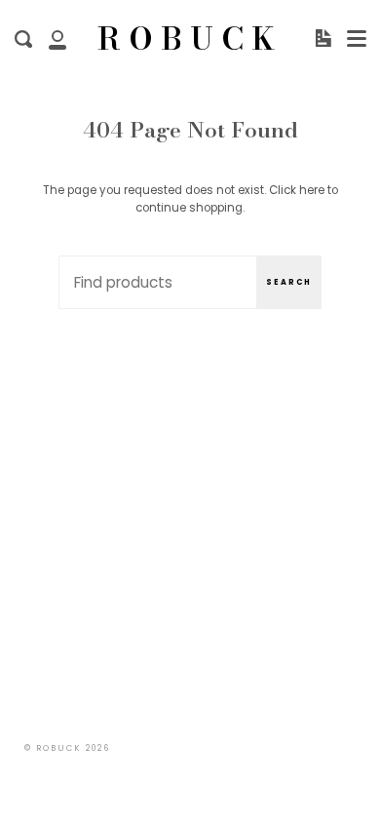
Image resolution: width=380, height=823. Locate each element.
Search (289, 282)
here (311, 190)
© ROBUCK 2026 (67, 748)
